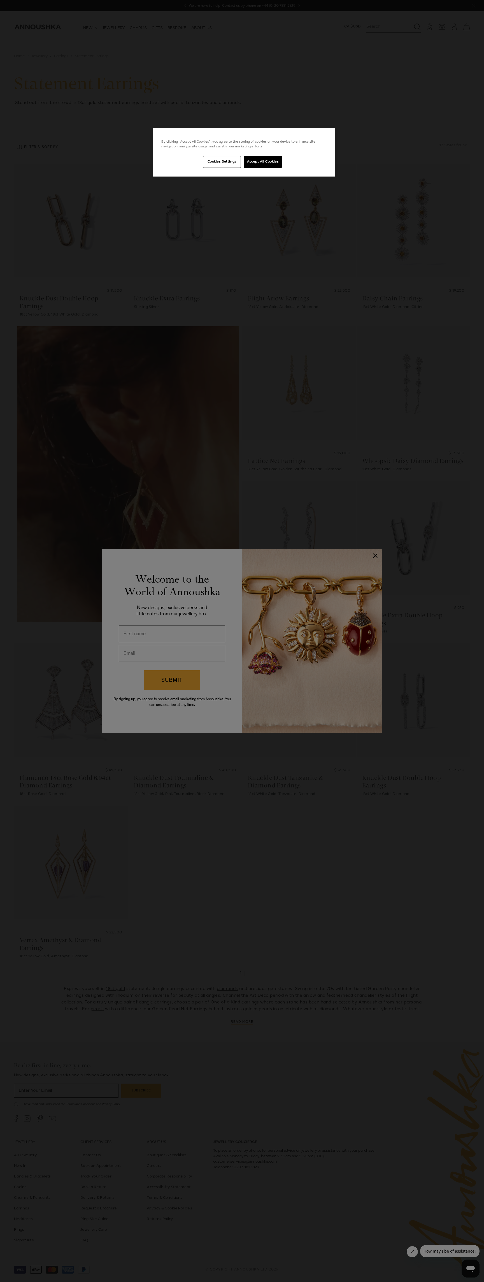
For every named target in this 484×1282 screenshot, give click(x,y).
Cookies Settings (222, 161)
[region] (244, 152)
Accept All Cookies (263, 161)
